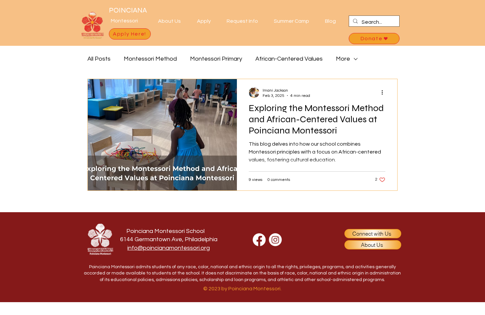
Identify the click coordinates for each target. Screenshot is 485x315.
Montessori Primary (216, 59)
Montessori (124, 20)
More (343, 59)
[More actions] (384, 93)
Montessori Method (150, 59)
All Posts (99, 59)
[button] (172, 21)
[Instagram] (275, 239)
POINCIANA (128, 10)
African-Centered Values (289, 59)
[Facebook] (259, 239)
